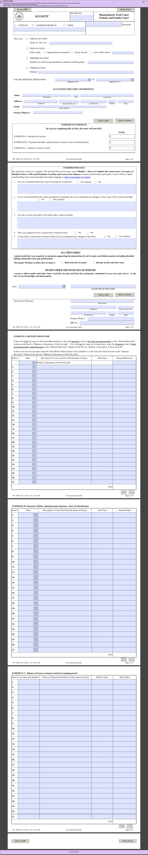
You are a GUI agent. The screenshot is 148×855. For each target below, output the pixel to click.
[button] (145, 2)
